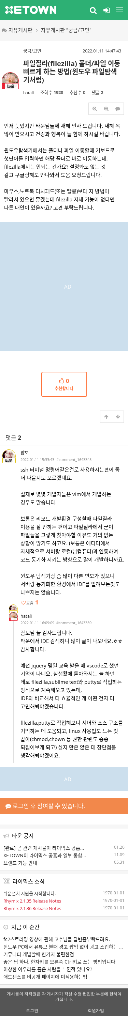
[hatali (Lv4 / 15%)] (13, 616)
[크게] (94, 108)
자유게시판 (20, 30)
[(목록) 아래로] (118, 416)
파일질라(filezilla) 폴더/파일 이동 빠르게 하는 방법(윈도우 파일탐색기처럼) (71, 71)
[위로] (106, 416)
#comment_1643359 (73, 622)
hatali (28, 92)
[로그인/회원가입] (106, 10)
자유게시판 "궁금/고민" (66, 30)
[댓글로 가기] (118, 108)
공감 (32, 602)
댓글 (13, 438)
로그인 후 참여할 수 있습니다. (48, 806)
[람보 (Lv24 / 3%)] (13, 608)
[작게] (106, 108)
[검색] (93, 10)
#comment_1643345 (73, 459)
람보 (24, 452)
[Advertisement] (64, 286)
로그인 (32, 1010)
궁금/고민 (32, 51)
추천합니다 (64, 384)
